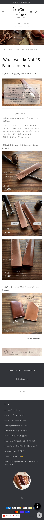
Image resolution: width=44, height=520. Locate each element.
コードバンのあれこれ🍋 (14, 456)
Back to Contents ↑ (34, 338)
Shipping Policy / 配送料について (17, 426)
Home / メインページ (12, 410)
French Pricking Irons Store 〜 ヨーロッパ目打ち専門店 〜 (21, 463)
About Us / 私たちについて (14, 415)
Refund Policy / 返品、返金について (18, 431)
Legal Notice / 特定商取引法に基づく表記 (20, 441)
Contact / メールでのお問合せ (16, 420)
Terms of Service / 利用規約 (14, 451)
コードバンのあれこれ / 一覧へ (20, 370)
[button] (2, 12)
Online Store (20, 379)
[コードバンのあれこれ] (22, 356)
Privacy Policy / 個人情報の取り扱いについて (21, 446)
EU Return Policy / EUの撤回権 (16, 436)
